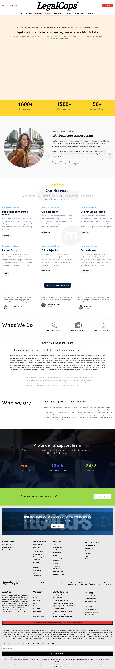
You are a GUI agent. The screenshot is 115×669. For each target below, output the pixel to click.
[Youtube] (53, 644)
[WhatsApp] (48, 644)
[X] (33, 644)
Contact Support (63, 453)
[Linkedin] (14, 644)
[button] (13, 6)
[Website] (43, 644)
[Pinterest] (19, 644)
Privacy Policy (22, 658)
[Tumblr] (28, 644)
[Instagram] (9, 644)
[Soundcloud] (24, 644)
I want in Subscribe (56, 653)
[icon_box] (6, 235)
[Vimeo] (38, 644)
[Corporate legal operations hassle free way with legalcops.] (57, 521)
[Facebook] (4, 644)
